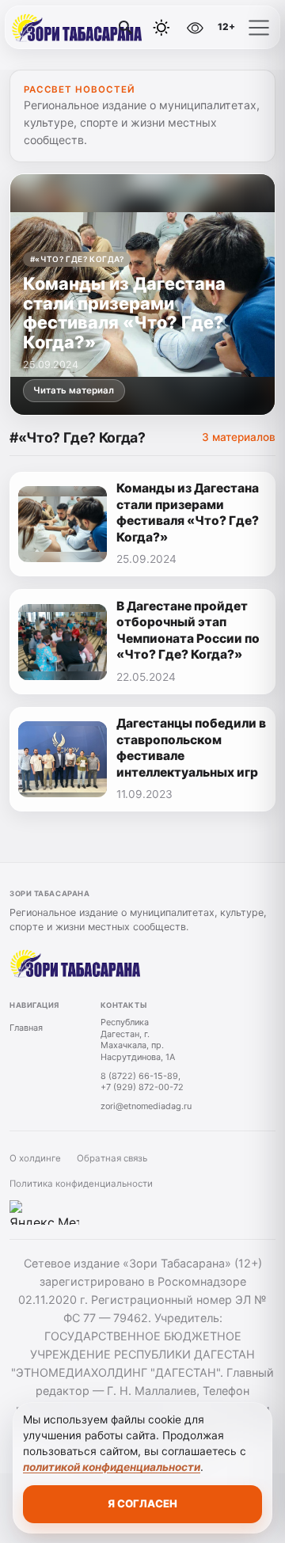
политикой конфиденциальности (111, 1467)
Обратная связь (112, 1158)
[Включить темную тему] (161, 28)
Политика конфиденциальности (81, 1183)
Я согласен (142, 1503)
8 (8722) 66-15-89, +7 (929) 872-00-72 (142, 1081)
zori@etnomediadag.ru (146, 1106)
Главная (26, 1027)
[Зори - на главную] (77, 27)
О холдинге (35, 1158)
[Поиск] (126, 28)
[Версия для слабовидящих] (195, 27)
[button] (259, 28)
